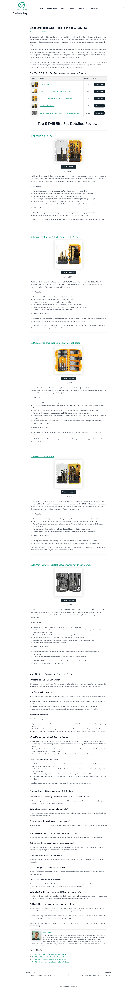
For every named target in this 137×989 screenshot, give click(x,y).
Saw (62, 8)
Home (41, 8)
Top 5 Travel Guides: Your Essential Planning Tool (49, 957)
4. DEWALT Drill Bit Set (42, 456)
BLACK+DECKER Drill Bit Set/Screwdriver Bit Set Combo (59, 113)
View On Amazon (68, 167)
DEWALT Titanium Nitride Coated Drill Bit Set (55, 91)
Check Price (99, 84)
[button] (65, 8)
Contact (82, 8)
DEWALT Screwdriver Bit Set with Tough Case (56, 99)
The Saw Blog (20, 13)
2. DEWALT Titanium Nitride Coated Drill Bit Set (55, 237)
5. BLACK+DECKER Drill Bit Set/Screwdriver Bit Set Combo (61, 564)
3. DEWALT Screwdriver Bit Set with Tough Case (55, 342)
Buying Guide (52, 8)
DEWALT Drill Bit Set (47, 84)
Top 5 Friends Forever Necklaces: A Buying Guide (49, 959)
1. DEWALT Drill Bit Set (42, 136)
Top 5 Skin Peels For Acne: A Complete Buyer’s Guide (50, 962)
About (72, 8)
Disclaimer (94, 8)
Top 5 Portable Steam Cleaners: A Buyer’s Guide (49, 954)
